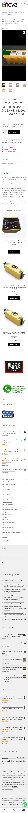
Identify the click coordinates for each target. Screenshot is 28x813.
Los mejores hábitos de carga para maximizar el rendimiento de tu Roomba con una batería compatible (14, 597)
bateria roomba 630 (18, 773)
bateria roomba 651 (9, 775)
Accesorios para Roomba (12, 19)
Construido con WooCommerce (10, 804)
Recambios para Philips (8, 527)
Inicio (4, 19)
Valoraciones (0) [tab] (6, 168)
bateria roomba (5, 142)
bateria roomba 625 (11, 773)
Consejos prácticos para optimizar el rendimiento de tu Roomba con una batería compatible (15, 608)
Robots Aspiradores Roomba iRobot (11, 532)
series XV (7, 481)
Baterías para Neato (8, 504)
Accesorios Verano (7, 502)
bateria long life (10, 140)
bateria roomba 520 (23, 763)
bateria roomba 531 (11, 765)
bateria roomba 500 (16, 763)
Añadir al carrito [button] (14, 251)
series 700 (7, 494)
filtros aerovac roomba (7, 784)
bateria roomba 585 (5, 773)
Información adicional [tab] (7, 163)
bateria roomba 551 (17, 767)
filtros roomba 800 (22, 784)
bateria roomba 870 (5, 777)
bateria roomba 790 (22, 775)
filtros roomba (14, 784)
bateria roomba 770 (15, 775)
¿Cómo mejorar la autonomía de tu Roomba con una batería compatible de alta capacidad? (15, 591)
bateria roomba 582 (22, 771)
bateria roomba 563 (19, 769)
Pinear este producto (9, 151)
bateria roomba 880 (11, 777)
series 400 (7, 487)
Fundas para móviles (8, 514)
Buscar (14, 810)
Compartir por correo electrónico (12, 153)
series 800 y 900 (8, 497)
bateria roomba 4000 (19, 777)
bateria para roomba (19, 140)
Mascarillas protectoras (9, 519)
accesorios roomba (5, 758)
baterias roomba (13, 142)
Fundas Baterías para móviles (10, 509)
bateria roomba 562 (13, 769)
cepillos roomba (8, 782)
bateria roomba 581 (15, 771)
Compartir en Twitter (9, 147)
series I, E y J (8, 499)
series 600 (21, 19)
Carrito (21, 809)
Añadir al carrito (13, 132)
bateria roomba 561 (6, 769)
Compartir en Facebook (10, 149)
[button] (24, 32)
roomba (20, 142)
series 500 (7, 489)
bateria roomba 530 (5, 765)
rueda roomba (9, 789)
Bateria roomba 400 (7, 764)
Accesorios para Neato (8, 479)
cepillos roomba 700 (16, 782)
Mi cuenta (4, 810)
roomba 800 (20, 786)
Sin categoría (6, 540)
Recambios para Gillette (9, 522)
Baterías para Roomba (12, 139)
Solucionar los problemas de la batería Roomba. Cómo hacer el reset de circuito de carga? (15, 614)
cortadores (7, 524)
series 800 (7, 535)
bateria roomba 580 (9, 771)
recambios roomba (7, 787)
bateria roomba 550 (10, 767)
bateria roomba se (5, 780)
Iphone (6, 512)
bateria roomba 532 (18, 765)
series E (5, 537)
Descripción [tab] (5, 159)
